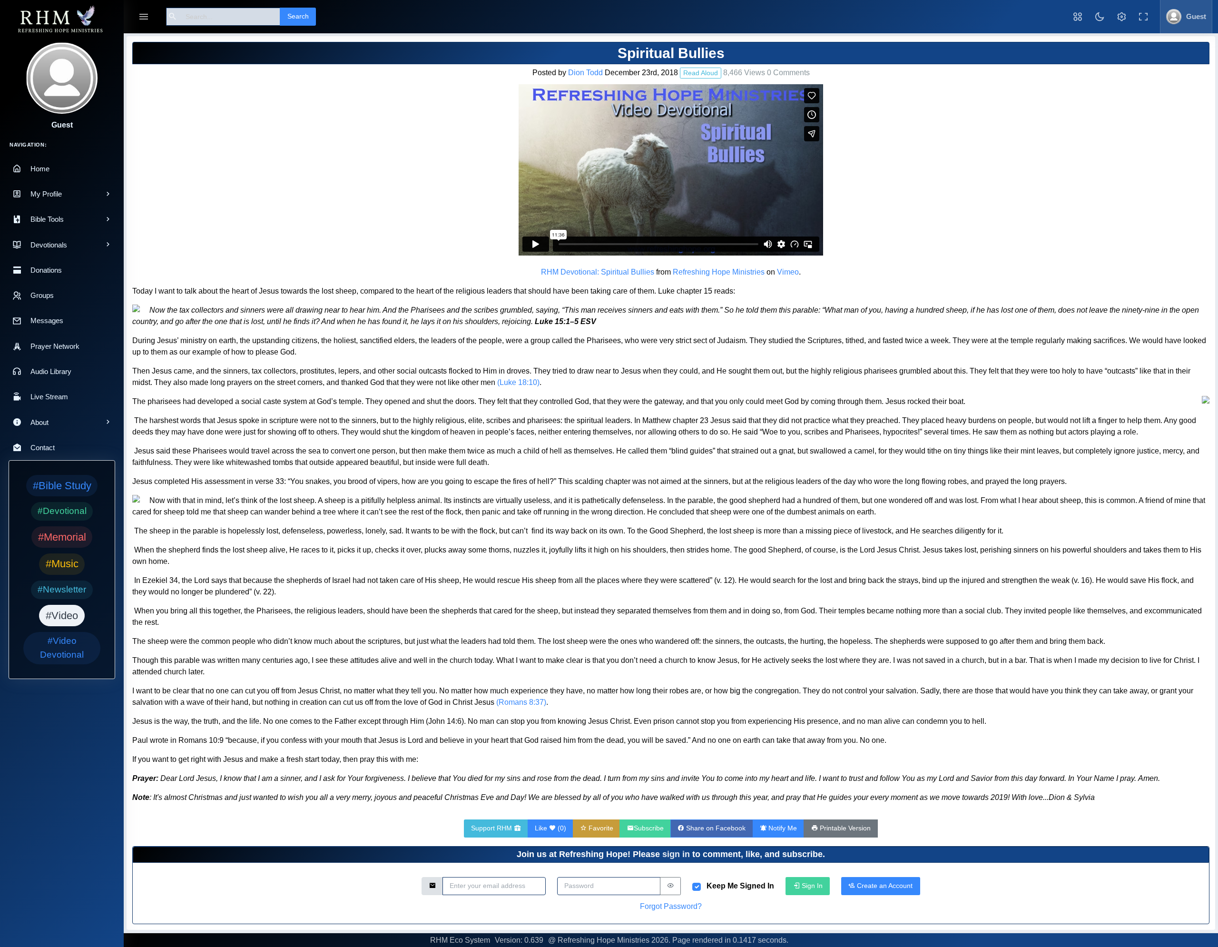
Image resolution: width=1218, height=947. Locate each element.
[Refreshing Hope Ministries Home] (62, 19)
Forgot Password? (671, 906)
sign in (676, 854)
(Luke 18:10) (518, 382)
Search (298, 16)
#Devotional (62, 511)
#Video (62, 615)
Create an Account (884, 885)
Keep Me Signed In (740, 886)
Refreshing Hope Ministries (719, 272)
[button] (1077, 16)
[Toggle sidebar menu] (143, 17)
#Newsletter (62, 589)
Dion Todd (585, 73)
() (550, 828)
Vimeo (788, 272)
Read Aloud (700, 73)
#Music (62, 564)
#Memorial (62, 537)
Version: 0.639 (519, 940)
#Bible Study (62, 486)
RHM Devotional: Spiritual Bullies (597, 272)
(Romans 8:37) (521, 702)
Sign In (811, 885)
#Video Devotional (62, 648)
